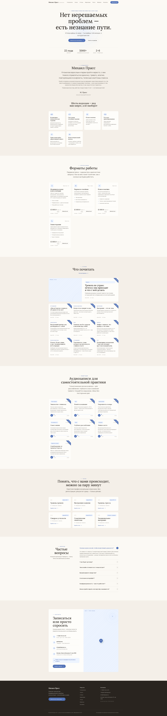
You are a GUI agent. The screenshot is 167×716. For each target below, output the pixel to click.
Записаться (114, 2)
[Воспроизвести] (51, 415)
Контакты (105, 2)
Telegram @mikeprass (105, 692)
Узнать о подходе (92, 40)
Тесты (93, 2)
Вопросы (99, 2)
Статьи (81, 2)
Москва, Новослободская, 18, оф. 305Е (108, 698)
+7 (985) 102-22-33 (104, 690)
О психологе (70, 2)
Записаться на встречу (76, 40)
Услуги (76, 2)
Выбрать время (58, 666)
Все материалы (83, 273)
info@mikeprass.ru (104, 695)
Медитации (87, 2)
